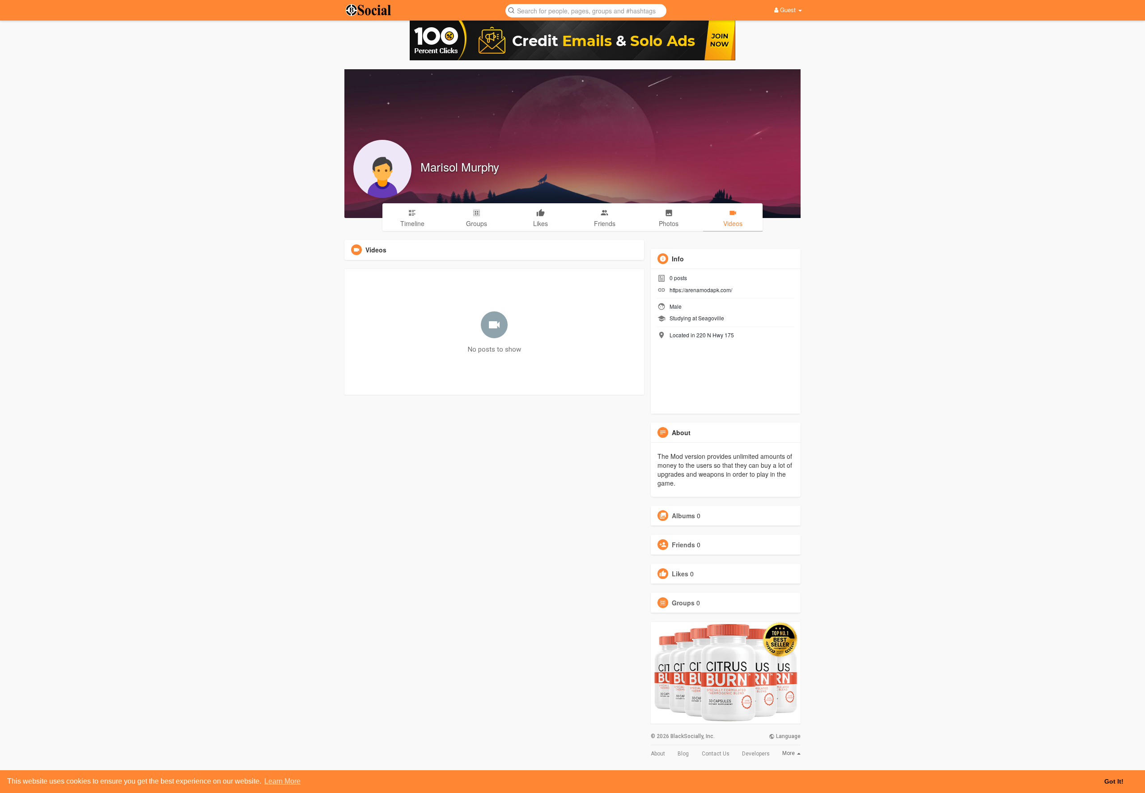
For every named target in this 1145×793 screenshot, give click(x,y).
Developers (756, 753)
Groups (683, 602)
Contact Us (715, 753)
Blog (683, 753)
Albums (683, 515)
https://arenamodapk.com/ (701, 290)
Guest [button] (787, 9)
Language (788, 736)
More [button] (789, 753)
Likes (680, 573)
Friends (683, 544)
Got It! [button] (1114, 781)
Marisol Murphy (459, 166)
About (658, 753)
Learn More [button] (282, 781)
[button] (586, 10)
